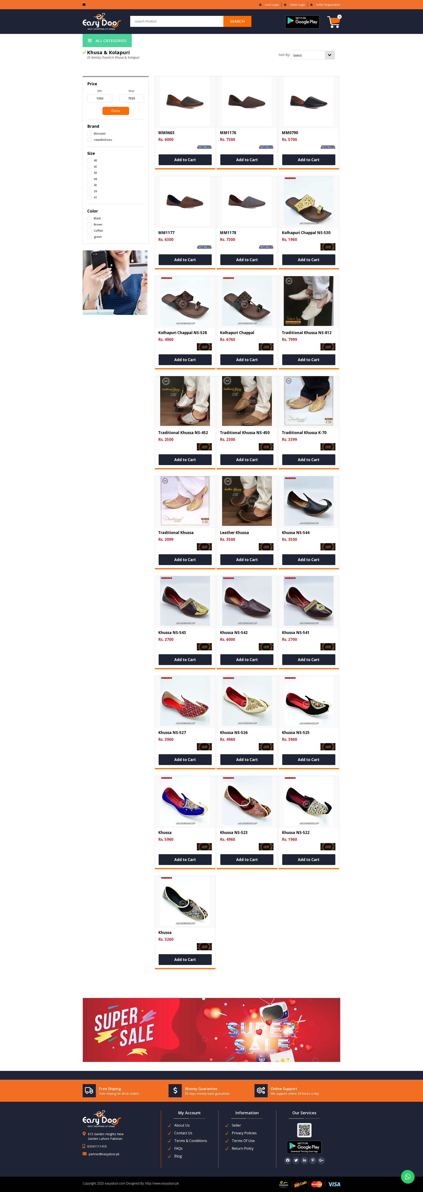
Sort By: (284, 55)
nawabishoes (103, 140)
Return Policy (243, 1148)
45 (95, 185)
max (131, 91)
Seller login (297, 5)
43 (95, 173)
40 (95, 160)
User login (272, 5)
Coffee (98, 231)
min (99, 91)
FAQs (178, 1148)
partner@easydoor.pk (104, 1154)
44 (95, 179)
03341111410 (97, 1146)
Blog (178, 1156)
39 (95, 191)
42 (95, 166)
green (98, 237)
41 (95, 197)
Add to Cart (185, 159)
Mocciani (100, 133)
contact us (183, 1133)
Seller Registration (328, 5)
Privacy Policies (244, 1133)
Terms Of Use (243, 1140)
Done (115, 110)
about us (182, 1125)
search (237, 21)
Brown (98, 224)
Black (97, 218)
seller (236, 1125)
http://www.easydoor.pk (161, 1183)
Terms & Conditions (190, 1140)
